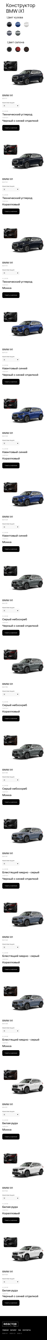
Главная (5, 1330)
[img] (9, 24)
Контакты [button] (27, 1330)
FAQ (19, 1330)
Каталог (13, 1330)
